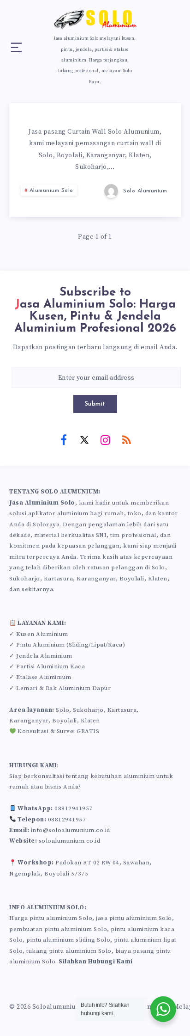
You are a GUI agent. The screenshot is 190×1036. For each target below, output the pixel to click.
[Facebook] (63, 439)
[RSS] (126, 439)
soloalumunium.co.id (70, 841)
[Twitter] (84, 439)
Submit (95, 404)
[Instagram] (105, 439)
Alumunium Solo (51, 190)
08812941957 (73, 808)
